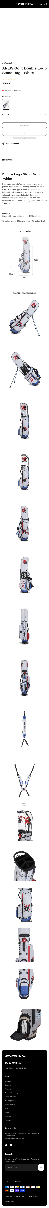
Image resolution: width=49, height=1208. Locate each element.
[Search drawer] (41, 3)
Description (7, 160)
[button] (24, 133)
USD (17, 1182)
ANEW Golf (7, 63)
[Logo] (24, 4)
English (7, 1182)
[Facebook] (10, 1144)
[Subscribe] (41, 1167)
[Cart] (45, 3)
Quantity (5, 114)
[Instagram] (5, 1144)
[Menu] (3, 4)
